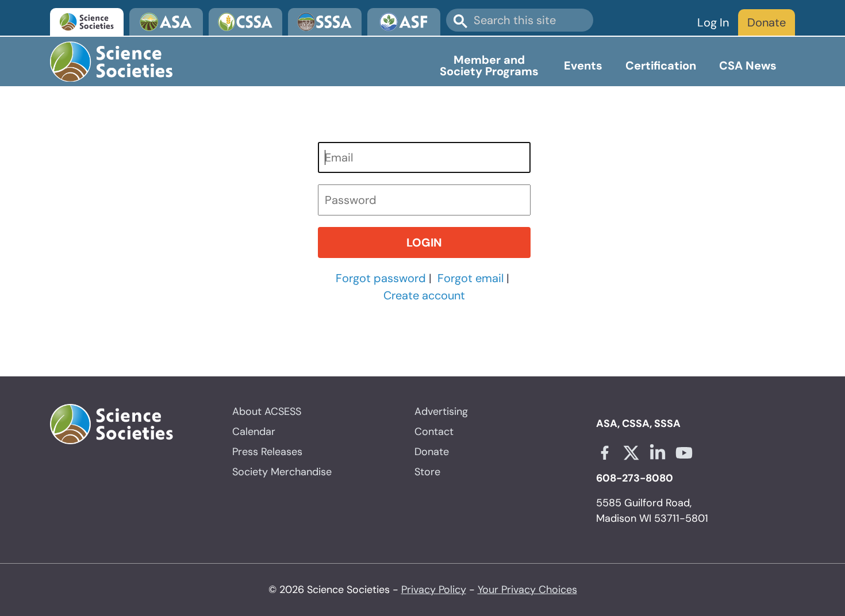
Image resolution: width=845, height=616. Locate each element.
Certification (660, 65)
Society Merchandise (282, 472)
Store (427, 472)
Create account (424, 295)
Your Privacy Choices (527, 589)
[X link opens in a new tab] (631, 452)
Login (424, 242)
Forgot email (470, 278)
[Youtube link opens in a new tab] (684, 452)
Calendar (253, 431)
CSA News (748, 65)
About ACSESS (266, 411)
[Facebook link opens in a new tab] (604, 452)
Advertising (441, 411)
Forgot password (381, 278)
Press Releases (267, 452)
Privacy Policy (433, 589)
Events (583, 65)
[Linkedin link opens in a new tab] (657, 452)
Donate (766, 22)
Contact (434, 431)
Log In (713, 22)
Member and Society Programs (489, 65)
